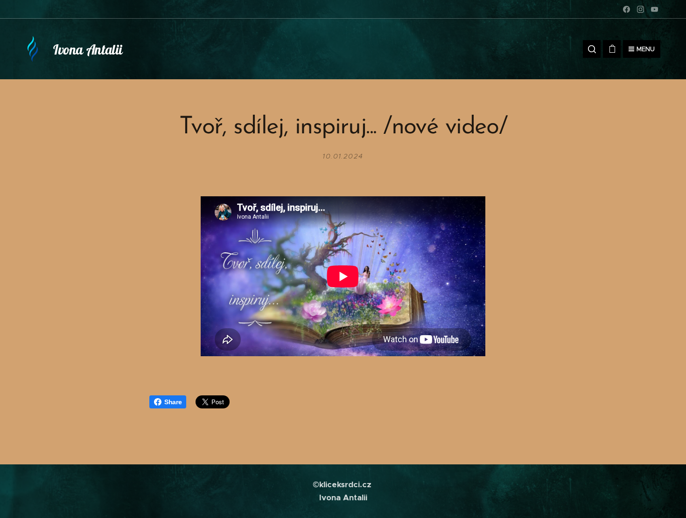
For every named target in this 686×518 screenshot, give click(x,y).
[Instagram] (640, 9)
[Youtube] (654, 9)
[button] (592, 49)
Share (173, 402)
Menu (646, 49)
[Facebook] (626, 9)
